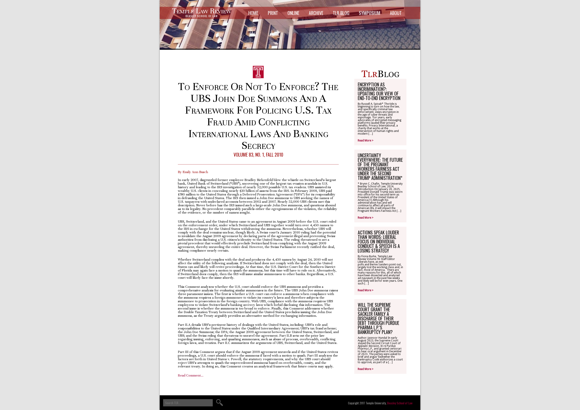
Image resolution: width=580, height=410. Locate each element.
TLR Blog (341, 13)
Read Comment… (190, 375)
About (396, 13)
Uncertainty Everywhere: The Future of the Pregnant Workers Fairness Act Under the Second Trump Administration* (380, 166)
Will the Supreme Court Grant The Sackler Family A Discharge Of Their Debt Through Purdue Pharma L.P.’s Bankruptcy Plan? (378, 318)
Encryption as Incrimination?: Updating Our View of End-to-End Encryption (379, 91)
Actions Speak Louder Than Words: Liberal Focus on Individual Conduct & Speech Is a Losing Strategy (379, 241)
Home (253, 13)
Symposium (369, 13)
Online (293, 13)
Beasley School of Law (400, 403)
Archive (316, 13)
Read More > (365, 140)
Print (273, 13)
